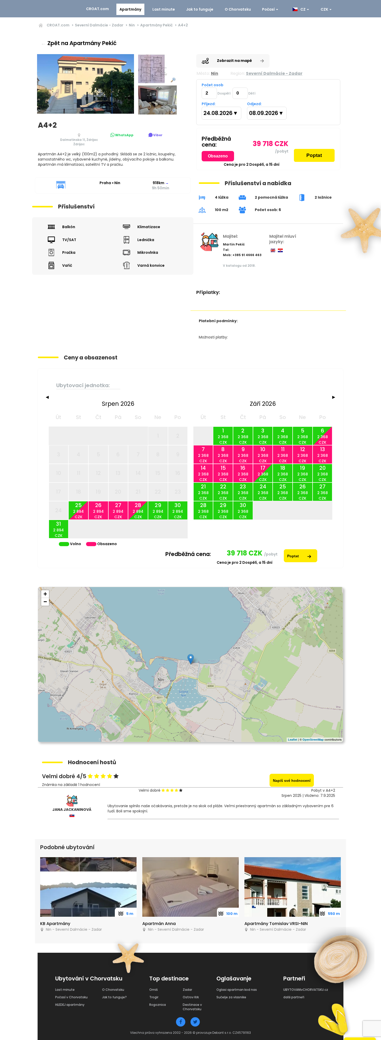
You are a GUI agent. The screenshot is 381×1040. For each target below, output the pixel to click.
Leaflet (292, 739)
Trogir (153, 997)
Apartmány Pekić (156, 25)
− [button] (45, 601)
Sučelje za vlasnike (231, 997)
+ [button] (45, 594)
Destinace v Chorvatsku (192, 1006)
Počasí (269, 9)
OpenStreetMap (313, 739)
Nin (132, 25)
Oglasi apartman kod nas (236, 989)
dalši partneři (293, 997)
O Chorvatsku (238, 9)
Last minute (163, 9)
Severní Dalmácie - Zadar (99, 25)
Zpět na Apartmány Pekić (79, 43)
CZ (302, 9)
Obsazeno (218, 156)
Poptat (314, 155)
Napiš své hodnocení (292, 780)
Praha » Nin (110, 182)
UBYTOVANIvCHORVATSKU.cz (305, 989)
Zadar (187, 989)
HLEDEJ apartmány (69, 1004)
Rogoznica (157, 1004)
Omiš (153, 989)
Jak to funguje (199, 9)
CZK (325, 9)
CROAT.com (97, 8)
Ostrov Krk (191, 997)
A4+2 (183, 25)
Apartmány (130, 9)
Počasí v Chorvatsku (71, 997)
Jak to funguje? (114, 997)
